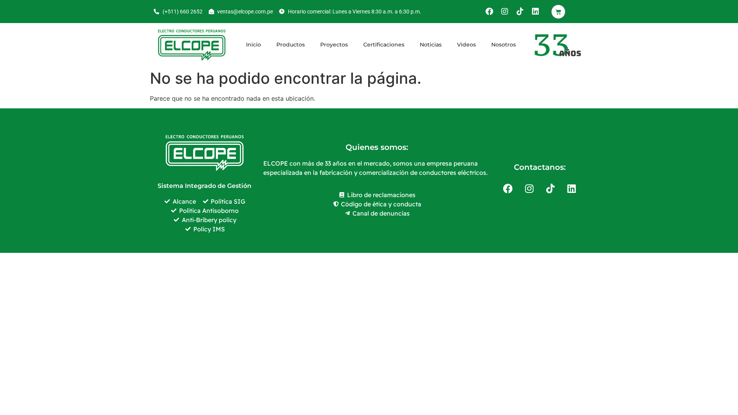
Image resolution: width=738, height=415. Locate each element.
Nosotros (503, 44)
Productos (290, 44)
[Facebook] (489, 11)
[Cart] (558, 12)
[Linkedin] (535, 11)
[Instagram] (504, 11)
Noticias (431, 44)
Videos (466, 44)
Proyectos (334, 44)
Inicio (253, 44)
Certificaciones (383, 44)
